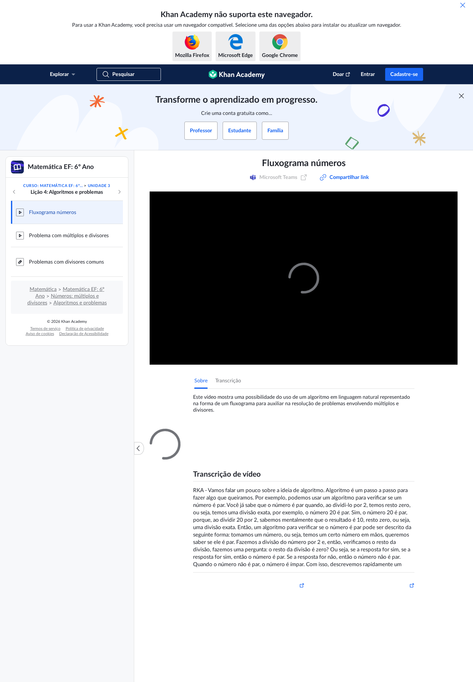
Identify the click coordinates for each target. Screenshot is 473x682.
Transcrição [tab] (228, 380)
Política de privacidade (85, 329)
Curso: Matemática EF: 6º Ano (53, 186)
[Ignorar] (463, 5)
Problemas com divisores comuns (66, 262)
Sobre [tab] (201, 380)
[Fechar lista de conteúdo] (139, 448)
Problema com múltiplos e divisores (69, 235)
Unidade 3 (99, 186)
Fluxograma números (52, 212)
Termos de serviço (45, 329)
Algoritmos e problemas (80, 302)
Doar (338, 74)
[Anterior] (14, 192)
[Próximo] (119, 192)
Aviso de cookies (40, 334)
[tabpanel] (303, 401)
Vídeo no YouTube (394, 555)
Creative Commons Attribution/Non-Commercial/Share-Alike (242, 555)
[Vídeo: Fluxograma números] (304, 278)
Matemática (43, 289)
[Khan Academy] (237, 74)
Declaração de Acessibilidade (83, 334)
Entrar (368, 74)
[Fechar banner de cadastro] (461, 95)
